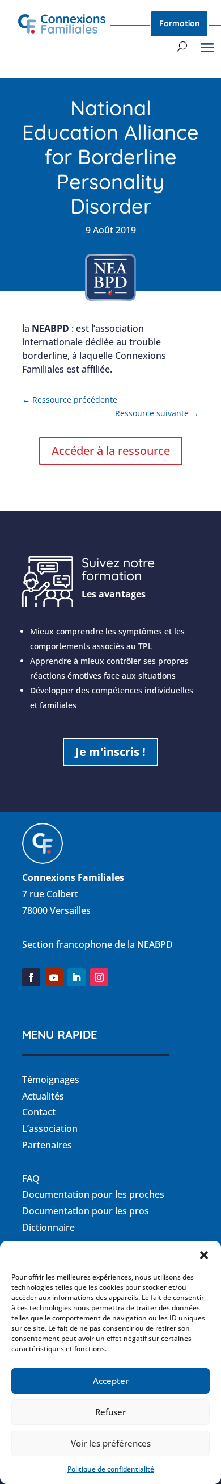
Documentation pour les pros (85, 1211)
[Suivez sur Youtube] (54, 977)
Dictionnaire (48, 1227)
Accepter (111, 1380)
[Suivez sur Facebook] (31, 977)
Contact (39, 1112)
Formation (179, 23)
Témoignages (50, 1079)
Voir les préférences (111, 1443)
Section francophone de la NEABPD (97, 944)
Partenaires (47, 1145)
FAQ (31, 1178)
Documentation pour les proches (93, 1194)
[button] (204, 1255)
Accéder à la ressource (111, 450)
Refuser (110, 1412)
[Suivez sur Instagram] (99, 977)
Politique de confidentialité (110, 1469)
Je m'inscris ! (110, 751)
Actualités (43, 1096)
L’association (50, 1128)
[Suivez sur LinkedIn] (76, 977)
